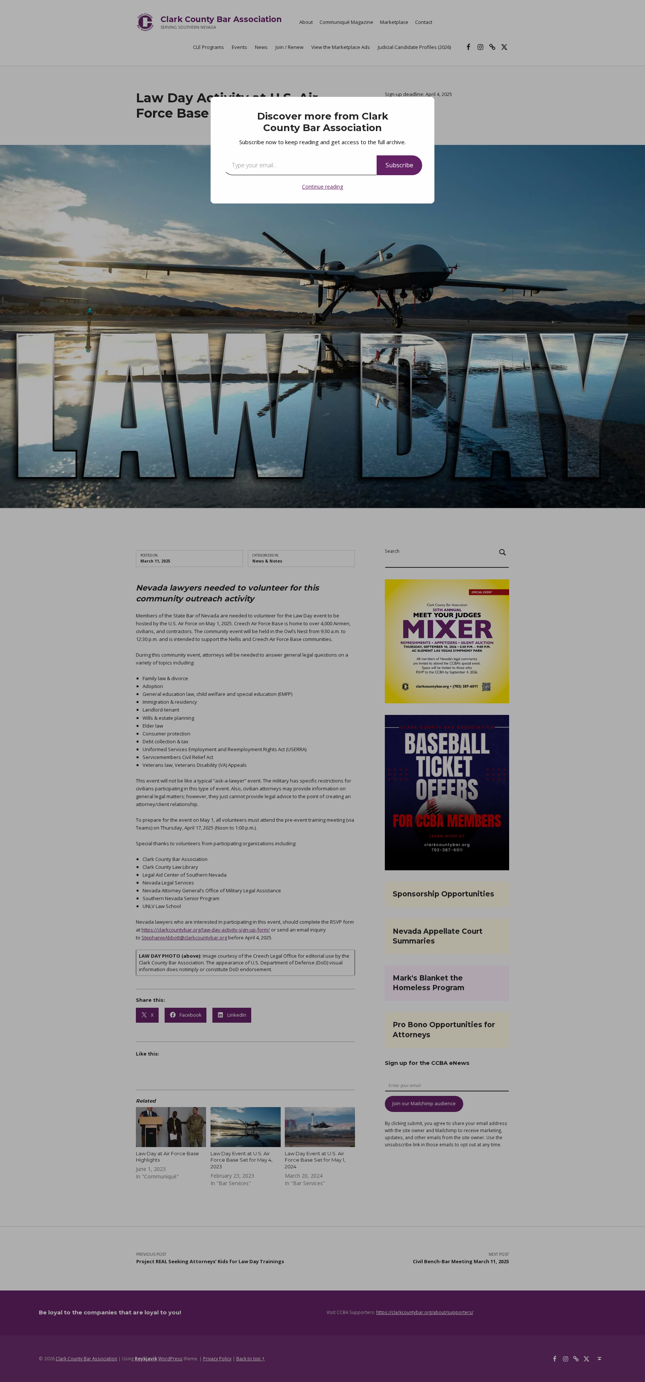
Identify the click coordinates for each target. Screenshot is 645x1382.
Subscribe (399, 165)
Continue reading (322, 186)
